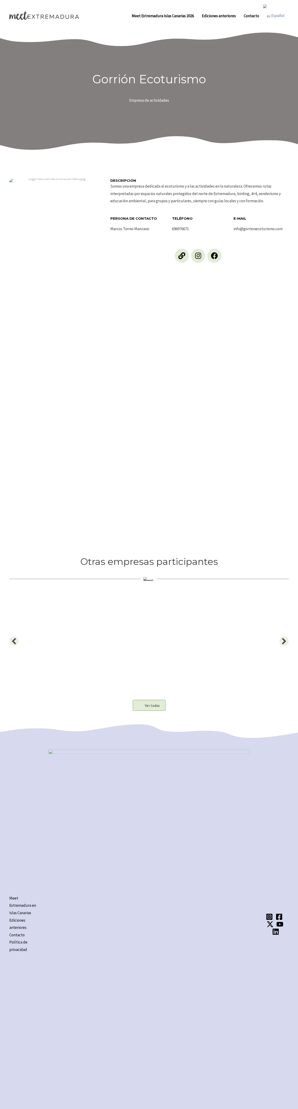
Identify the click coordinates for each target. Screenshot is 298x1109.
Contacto (251, 15)
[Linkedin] (275, 931)
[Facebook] (279, 916)
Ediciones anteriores (219, 15)
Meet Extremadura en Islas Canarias (22, 905)
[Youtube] (279, 924)
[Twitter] (270, 924)
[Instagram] (269, 916)
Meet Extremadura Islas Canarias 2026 (163, 15)
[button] (182, 256)
